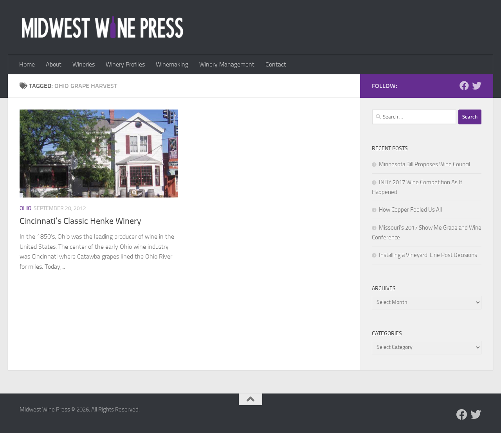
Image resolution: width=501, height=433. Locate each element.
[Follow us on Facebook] (464, 85)
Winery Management (226, 64)
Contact (275, 64)
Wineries (83, 64)
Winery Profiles (125, 64)
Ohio (25, 208)
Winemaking (172, 64)
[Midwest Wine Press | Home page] (102, 27)
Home (27, 64)
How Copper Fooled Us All (410, 209)
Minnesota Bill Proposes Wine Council (424, 164)
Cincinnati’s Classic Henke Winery (80, 221)
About (53, 64)
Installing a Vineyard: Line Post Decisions (428, 255)
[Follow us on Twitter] (476, 85)
